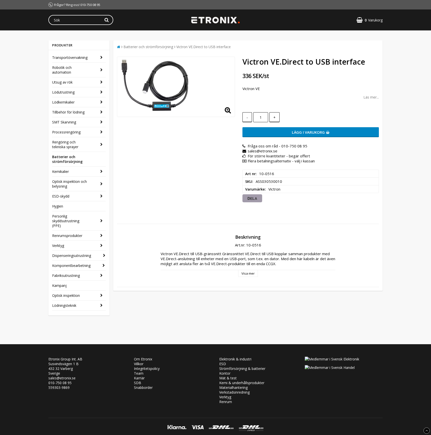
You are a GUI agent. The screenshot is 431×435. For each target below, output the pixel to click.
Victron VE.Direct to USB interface (203, 46)
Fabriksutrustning (66, 275)
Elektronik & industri (235, 359)
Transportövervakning (70, 57)
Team (138, 373)
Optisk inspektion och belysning (69, 184)
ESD (222, 363)
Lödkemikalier (63, 102)
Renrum (225, 401)
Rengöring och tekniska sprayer (65, 144)
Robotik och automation (62, 70)
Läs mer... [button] (371, 97)
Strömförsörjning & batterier (242, 368)
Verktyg (58, 245)
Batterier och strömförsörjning (67, 159)
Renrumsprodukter (67, 235)
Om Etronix (143, 359)
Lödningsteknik (64, 305)
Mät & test (228, 378)
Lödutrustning (63, 92)
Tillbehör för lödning (68, 112)
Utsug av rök (62, 82)
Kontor (224, 373)
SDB (137, 382)
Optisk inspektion (66, 295)
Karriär (139, 378)
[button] (369, 20)
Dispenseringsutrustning (71, 255)
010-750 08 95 (60, 382)
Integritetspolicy (147, 368)
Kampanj (59, 285)
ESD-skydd (60, 196)
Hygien (57, 206)
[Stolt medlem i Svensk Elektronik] (332, 359)
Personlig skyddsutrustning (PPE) (65, 221)
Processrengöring (66, 132)
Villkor (138, 363)
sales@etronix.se (62, 378)
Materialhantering (233, 387)
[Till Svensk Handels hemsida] (330, 367)
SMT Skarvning (64, 122)
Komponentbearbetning (71, 265)
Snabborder (143, 387)
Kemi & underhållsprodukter (241, 382)
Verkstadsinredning (234, 392)
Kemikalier (60, 171)
